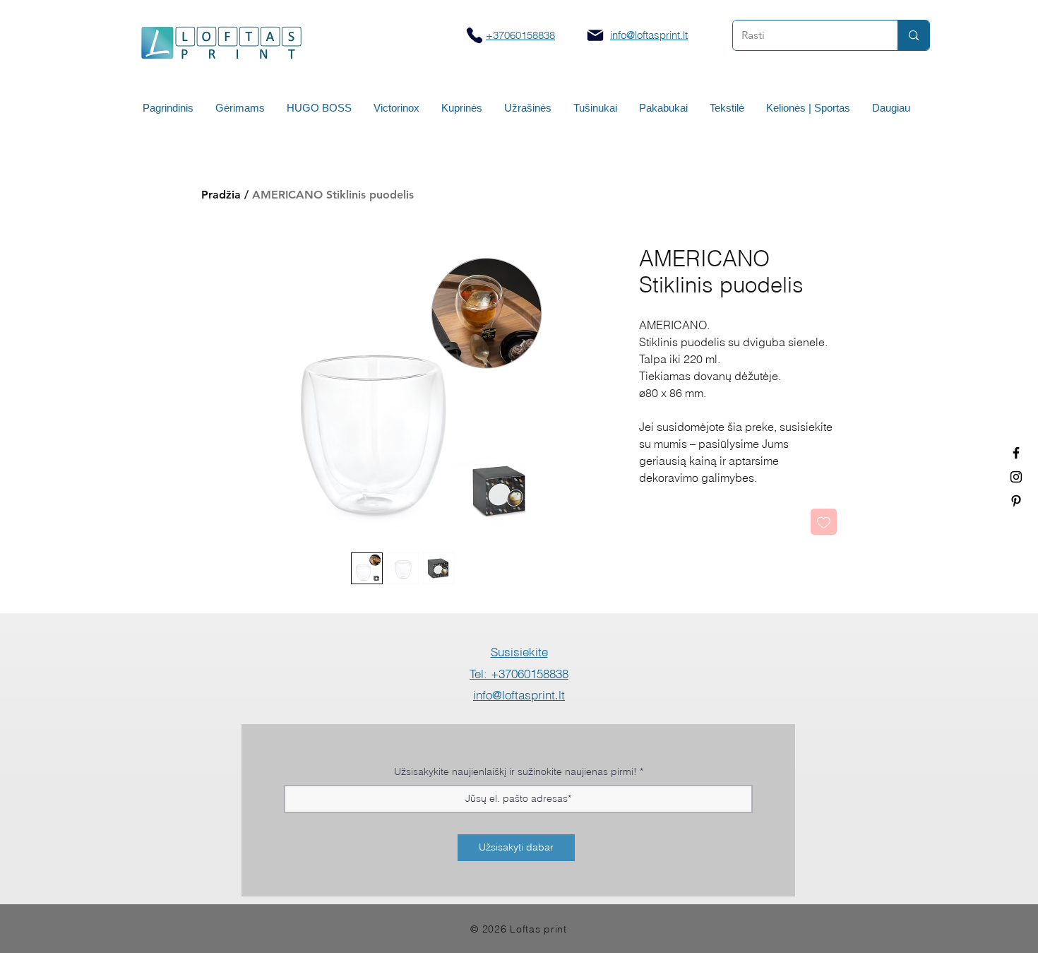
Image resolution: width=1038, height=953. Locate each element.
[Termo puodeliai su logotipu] (1016, 453)
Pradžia (221, 194)
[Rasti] (913, 35)
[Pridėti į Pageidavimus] (824, 522)
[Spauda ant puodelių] (1016, 477)
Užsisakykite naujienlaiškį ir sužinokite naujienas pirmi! (515, 771)
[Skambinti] (474, 35)
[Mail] (595, 35)
